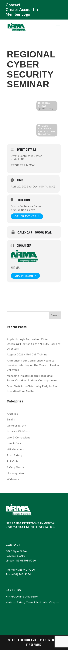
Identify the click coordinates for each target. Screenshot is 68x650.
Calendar (24, 232)
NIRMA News (15, 449)
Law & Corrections (18, 437)
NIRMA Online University (22, 596)
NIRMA (15, 268)
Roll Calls (12, 461)
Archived (12, 413)
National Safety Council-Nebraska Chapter (33, 602)
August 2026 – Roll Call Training (27, 354)
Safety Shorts (15, 467)
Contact (13, 4)
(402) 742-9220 (25, 569)
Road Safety (14, 455)
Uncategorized (16, 473)
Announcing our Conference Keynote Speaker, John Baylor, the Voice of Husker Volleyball (33, 365)
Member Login (18, 14)
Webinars (13, 479)
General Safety (16, 425)
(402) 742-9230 (21, 574)
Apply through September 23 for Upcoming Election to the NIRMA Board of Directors (33, 344)
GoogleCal (43, 232)
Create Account (20, 9)
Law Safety (14, 443)
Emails (11, 419)
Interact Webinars (18, 431)
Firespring (34, 644)
